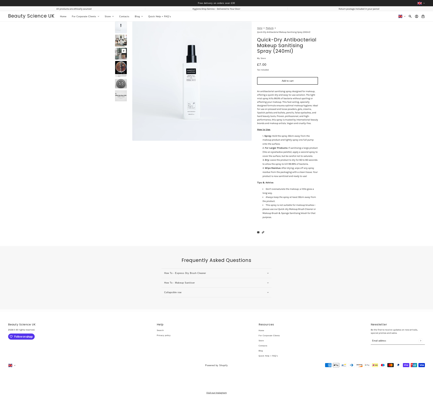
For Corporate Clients (269, 336)
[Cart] (423, 16)
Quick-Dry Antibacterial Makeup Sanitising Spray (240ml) (286, 46)
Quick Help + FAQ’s (268, 356)
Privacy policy (164, 335)
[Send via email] (258, 232)
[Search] (410, 16)
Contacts (263, 346)
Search (160, 330)
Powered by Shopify (216, 365)
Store (261, 341)
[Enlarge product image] (192, 81)
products (270, 28)
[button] (263, 232)
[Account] (416, 16)
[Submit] (420, 340)
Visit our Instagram (216, 392)
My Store (261, 58)
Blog (261, 351)
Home (259, 28)
